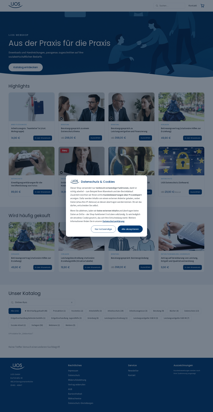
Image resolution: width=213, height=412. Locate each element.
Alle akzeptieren (130, 229)
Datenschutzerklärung (113, 221)
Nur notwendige (103, 229)
